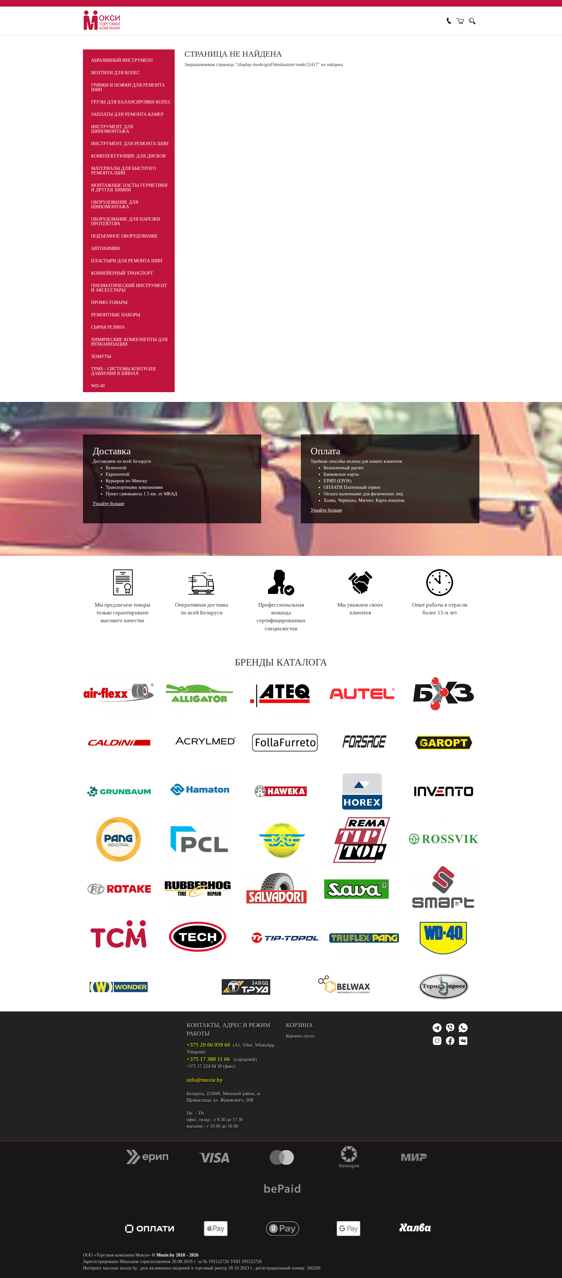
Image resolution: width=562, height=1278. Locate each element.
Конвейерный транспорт (122, 273)
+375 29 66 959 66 (208, 1045)
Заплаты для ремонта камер (127, 114)
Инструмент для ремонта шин (129, 143)
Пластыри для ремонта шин (126, 260)
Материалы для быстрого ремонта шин (123, 170)
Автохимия (105, 248)
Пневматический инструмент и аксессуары (129, 288)
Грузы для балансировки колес (131, 102)
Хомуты (101, 356)
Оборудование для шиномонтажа (114, 204)
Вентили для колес (115, 72)
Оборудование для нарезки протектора (125, 221)
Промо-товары (109, 302)
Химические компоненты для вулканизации (129, 342)
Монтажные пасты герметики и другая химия (129, 187)
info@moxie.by (205, 1080)
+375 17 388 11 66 (208, 1059)
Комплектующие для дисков (128, 156)
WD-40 (98, 385)
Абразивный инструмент (122, 60)
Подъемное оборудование (124, 236)
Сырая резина (108, 327)
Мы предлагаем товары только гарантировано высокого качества (122, 613)
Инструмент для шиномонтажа (112, 129)
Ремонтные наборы (115, 314)
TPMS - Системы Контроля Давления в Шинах (123, 371)
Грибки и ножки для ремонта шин (128, 87)
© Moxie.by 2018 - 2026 (175, 1255)
